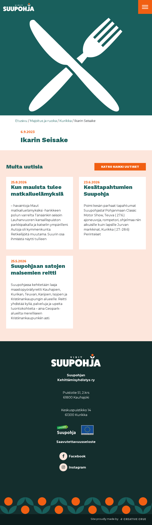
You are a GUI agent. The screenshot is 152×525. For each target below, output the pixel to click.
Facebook (77, 455)
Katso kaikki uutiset (120, 167)
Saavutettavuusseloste (76, 442)
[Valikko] (145, 7)
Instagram (77, 466)
